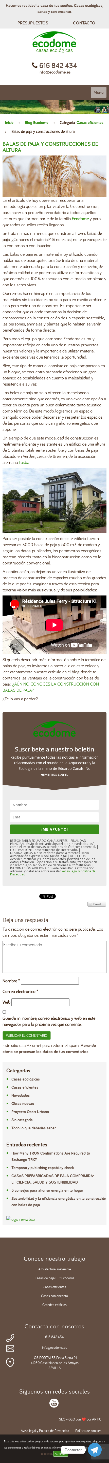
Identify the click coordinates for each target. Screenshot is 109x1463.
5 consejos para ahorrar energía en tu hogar (47, 1190)
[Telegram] (95, 1450)
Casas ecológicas (25, 1079)
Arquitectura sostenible (54, 1269)
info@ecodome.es (55, 72)
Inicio (9, 122)
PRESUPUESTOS (32, 23)
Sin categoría (22, 1120)
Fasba (24, 462)
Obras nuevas (22, 1103)
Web (6, 1002)
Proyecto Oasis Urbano (30, 1111)
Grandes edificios (54, 1304)
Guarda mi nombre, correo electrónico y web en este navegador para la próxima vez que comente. (49, 1021)
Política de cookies (88, 1430)
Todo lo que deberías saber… (35, 1128)
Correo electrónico (20, 991)
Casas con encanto (54, 1296)
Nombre (11, 981)
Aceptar (61, 1454)
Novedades (20, 1095)
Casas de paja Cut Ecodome (55, 1278)
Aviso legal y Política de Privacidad (45, 1430)
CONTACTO (84, 23)
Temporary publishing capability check (42, 1167)
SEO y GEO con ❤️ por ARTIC (80, 1419)
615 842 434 (54, 1336)
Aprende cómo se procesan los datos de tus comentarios (49, 1048)
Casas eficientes (90, 122)
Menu (99, 92)
